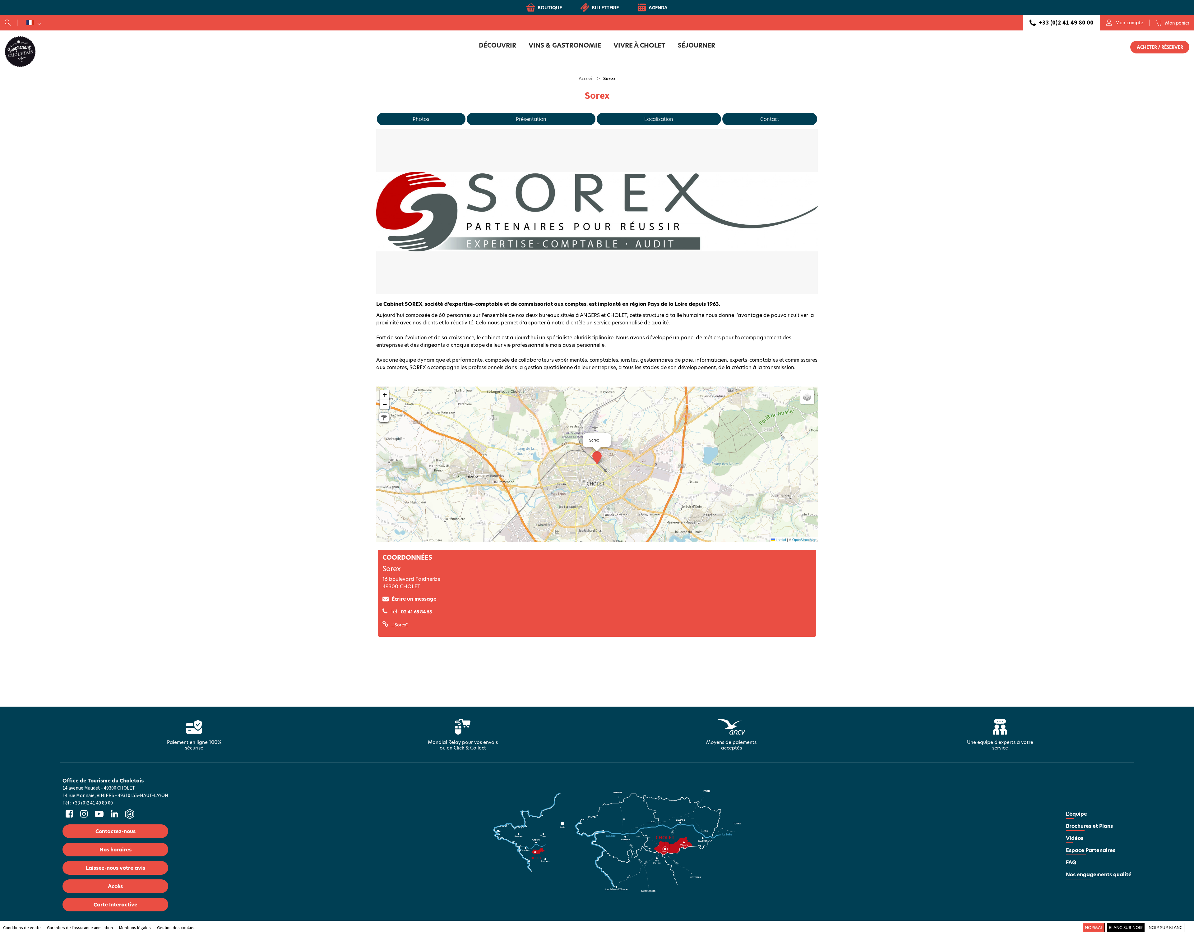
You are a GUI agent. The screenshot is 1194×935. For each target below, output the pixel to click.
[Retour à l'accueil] (20, 51)
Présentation (531, 119)
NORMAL (1094, 927)
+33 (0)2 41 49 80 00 (1066, 22)
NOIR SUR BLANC (1165, 927)
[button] (1172, 22)
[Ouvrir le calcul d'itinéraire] (384, 417)
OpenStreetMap (804, 539)
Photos (421, 119)
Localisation (658, 119)
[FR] (33, 23)
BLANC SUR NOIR (1126, 927)
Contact (769, 119)
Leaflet (780, 539)
